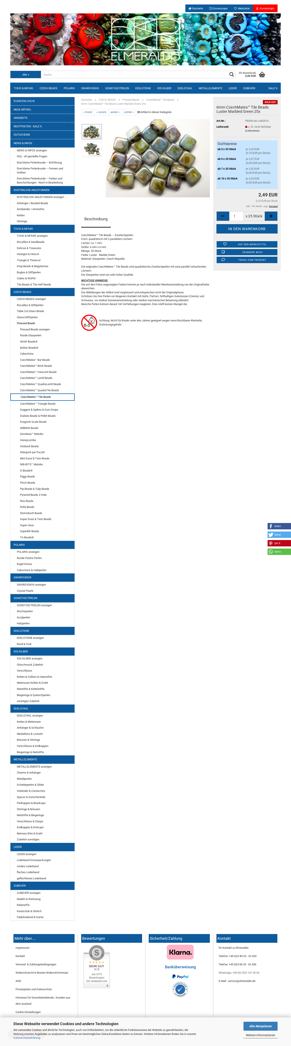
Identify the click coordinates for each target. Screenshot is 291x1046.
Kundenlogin (266, 8)
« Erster (87, 112)
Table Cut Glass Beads (30, 311)
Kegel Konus (24, 564)
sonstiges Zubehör (28, 701)
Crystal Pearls (25, 590)
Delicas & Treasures (29, 248)
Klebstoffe (23, 905)
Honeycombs (28, 440)
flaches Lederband (28, 872)
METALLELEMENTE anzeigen (34, 766)
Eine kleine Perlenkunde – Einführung (39, 162)
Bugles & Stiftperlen (29, 272)
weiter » (115, 112)
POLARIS (69, 88)
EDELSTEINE (143, 88)
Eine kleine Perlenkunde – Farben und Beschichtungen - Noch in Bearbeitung (40, 180)
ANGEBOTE (20, 117)
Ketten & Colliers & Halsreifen (34, 676)
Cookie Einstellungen (28, 1012)
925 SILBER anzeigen (29, 658)
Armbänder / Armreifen (30, 209)
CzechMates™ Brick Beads (36, 365)
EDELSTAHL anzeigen (30, 715)
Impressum (22, 947)
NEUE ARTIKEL (22, 109)
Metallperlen (24, 778)
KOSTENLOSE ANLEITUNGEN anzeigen (40, 197)
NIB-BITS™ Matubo (31, 464)
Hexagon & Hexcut (28, 254)
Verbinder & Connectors (31, 790)
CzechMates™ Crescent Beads (38, 372)
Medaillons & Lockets (30, 733)
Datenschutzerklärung (26, 1037)
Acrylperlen (23, 617)
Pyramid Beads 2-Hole (33, 494)
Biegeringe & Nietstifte (30, 752)
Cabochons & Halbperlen (31, 570)
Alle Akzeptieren (260, 1026)
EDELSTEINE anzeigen (30, 637)
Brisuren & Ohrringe (28, 739)
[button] (279, 526)
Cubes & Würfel (26, 278)
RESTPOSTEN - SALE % (28, 126)
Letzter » (129, 112)
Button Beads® (29, 347)
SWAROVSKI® (90, 88)
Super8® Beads (29, 531)
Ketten (21, 215)
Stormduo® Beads (31, 513)
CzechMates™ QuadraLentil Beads (40, 384)
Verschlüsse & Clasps (30, 821)
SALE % (273, 88)
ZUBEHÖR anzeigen (28, 892)
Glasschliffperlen (27, 317)
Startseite (197, 8)
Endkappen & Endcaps (30, 827)
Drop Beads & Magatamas (32, 266)
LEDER (233, 88)
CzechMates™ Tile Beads (36, 396)
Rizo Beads (26, 501)
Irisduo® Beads (29, 446)
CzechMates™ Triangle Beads (38, 403)
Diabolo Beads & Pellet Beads (38, 415)
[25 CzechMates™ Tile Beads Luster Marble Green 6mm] (158, 157)
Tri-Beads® (27, 537)
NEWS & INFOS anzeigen (32, 150)
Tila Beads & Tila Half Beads (34, 284)
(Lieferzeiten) (252, 130)
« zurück (101, 112)
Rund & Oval (24, 644)
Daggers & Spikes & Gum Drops (39, 409)
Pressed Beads (26, 323)
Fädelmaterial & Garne (30, 917)
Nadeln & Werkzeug (28, 899)
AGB (18, 981)
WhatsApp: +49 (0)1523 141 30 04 (239, 972)
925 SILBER (164, 88)
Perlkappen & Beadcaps (31, 803)
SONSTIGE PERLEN (117, 88)
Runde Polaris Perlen (29, 558)
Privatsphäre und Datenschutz (34, 989)
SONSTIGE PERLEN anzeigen (34, 605)
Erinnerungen (220, 8)
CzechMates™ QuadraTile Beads (39, 390)
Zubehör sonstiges (28, 839)
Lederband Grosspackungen (34, 860)
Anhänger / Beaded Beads (32, 203)
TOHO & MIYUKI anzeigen (32, 235)
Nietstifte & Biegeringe (30, 815)
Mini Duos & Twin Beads (34, 458)
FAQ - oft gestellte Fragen (32, 156)
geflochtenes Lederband (31, 878)
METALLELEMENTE (210, 88)
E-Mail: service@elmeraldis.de (237, 981)
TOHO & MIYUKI (23, 88)
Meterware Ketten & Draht (32, 682)
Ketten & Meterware (29, 721)
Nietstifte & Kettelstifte (31, 689)
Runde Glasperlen (30, 335)
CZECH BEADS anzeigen (31, 299)
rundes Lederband (28, 866)
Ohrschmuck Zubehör (30, 664)
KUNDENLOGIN (24, 101)
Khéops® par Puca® (32, 452)
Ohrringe (22, 221)
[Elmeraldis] (145, 39)
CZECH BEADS (48, 88)
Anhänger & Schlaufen (30, 727)
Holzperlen (23, 623)
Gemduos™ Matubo (31, 434)
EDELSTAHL (185, 88)
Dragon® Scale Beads (33, 421)
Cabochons (27, 353)
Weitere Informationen (260, 1035)
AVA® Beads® (28, 341)
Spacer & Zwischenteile (31, 797)
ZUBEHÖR (249, 88)
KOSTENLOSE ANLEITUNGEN (31, 190)
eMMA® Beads (29, 428)
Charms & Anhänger (29, 772)
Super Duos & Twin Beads (35, 519)
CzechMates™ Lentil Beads (36, 378)
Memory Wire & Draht (29, 833)
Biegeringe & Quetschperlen (33, 695)
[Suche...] (232, 75)
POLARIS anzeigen (28, 551)
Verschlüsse (24, 670)
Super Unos (27, 525)
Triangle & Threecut (28, 260)
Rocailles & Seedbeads (31, 242)
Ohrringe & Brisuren (28, 809)
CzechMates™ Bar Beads (35, 359)
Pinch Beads (27, 482)
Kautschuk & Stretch (29, 911)
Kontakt (20, 956)
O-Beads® (26, 470)
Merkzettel (243, 8)
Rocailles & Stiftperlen (30, 305)
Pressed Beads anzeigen (35, 329)
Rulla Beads (27, 507)
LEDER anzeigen (26, 854)
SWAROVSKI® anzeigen (31, 584)
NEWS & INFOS (23, 143)
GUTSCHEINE (22, 134)
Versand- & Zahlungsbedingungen (36, 964)
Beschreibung (96, 219)
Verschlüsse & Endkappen (32, 746)
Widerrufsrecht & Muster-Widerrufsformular (42, 972)
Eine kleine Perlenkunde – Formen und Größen (40, 170)
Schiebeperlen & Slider (30, 784)
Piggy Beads (27, 476)
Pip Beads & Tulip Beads (34, 488)
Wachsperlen (25, 611)
